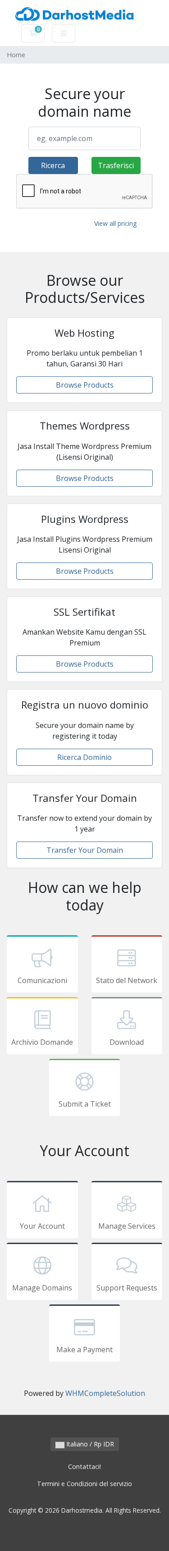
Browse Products (85, 385)
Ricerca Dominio (84, 757)
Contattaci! (84, 1466)
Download (127, 1042)
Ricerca (53, 165)
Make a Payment (84, 1349)
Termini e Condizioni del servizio (84, 1483)
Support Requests (126, 1288)
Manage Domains (42, 1288)
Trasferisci (116, 165)
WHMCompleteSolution (105, 1393)
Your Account (42, 1226)
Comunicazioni (42, 980)
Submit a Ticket (85, 1104)
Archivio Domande (42, 1042)
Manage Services (126, 1226)
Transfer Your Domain (84, 850)
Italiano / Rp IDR (89, 1444)
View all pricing (115, 223)
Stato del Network (126, 980)
